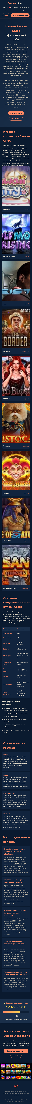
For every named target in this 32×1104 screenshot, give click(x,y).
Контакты (18, 11)
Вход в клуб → (16, 119)
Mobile (25, 11)
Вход (6, 15)
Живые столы (9, 11)
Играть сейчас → (16, 113)
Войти (16, 1056)
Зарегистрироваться (20, 15)
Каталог (15, 7)
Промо (7, 7)
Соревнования (24, 7)
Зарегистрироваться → (16, 1051)
